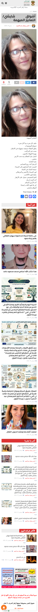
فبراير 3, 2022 (8, 559)
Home (34, 11)
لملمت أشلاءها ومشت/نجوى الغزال (21, 431)
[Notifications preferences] (4, 607)
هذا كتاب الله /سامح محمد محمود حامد (19, 271)
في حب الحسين (20, 557)
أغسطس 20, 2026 (31, 241)
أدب (30, 11)
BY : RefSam (19, 608)
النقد (4, 231)
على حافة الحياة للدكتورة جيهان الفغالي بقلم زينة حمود (19, 237)
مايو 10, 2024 (8, 26)
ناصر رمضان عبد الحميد (22, 26)
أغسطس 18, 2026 (31, 434)
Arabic (6, 610)
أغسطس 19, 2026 (31, 274)
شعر (4, 267)
